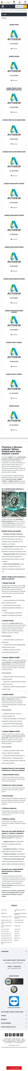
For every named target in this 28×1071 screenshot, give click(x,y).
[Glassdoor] (14, 1034)
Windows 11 (17, 935)
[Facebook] (6, 1034)
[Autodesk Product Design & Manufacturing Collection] (14, 99)
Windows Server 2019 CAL (6, 926)
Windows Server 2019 (6, 920)
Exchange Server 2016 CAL (19, 910)
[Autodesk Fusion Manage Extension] (14, 226)
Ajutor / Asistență (11, 1040)
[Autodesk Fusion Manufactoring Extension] (14, 322)
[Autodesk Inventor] (14, 67)
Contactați (18, 1040)
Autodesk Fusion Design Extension (14, 247)
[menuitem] (25, 2)
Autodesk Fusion (14, 25)
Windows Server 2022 (6, 916)
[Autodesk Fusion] (14, 36)
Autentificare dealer (16, 1038)
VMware (16, 940)
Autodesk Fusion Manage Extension (14, 215)
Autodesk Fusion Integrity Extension (14, 184)
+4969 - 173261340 (14, 966)
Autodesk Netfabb (14, 406)
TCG (14, 1042)
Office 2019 (4, 913)
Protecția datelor (8, 1042)
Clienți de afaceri (7, 1038)
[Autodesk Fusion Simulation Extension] (14, 290)
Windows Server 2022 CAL (6, 923)
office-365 (4, 1040)
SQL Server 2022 (5, 929)
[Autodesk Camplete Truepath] (14, 385)
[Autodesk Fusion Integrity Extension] (14, 194)
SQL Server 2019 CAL (6, 935)
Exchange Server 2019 (6, 938)
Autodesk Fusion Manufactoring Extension (14, 311)
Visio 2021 (16, 931)
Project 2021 (17, 925)
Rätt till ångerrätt (21, 1041)
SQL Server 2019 (5, 931)
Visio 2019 (16, 933)
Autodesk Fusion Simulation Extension (14, 279)
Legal (23, 1038)
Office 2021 (4, 910)
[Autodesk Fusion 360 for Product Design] (14, 163)
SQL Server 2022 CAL (6, 933)
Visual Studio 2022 (18, 920)
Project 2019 (17, 929)
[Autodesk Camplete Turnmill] (14, 353)
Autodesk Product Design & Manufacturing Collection (14, 89)
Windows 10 (17, 938)
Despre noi (23, 1040)
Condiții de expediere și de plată (9, 1041)
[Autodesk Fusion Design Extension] (14, 258)
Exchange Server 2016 (6, 940)
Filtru (5, 14)
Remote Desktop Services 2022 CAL (20, 914)
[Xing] (10, 1034)
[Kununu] (17, 1034)
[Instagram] (21, 1034)
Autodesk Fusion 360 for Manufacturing (14, 120)
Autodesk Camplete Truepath (14, 374)
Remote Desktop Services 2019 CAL (20, 917)
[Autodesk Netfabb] (14, 417)
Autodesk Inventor (14, 56)
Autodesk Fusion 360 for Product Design (14, 152)
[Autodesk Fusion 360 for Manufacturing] (14, 131)
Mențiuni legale (19, 1042)
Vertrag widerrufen (15, 1068)
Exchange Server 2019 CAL (6, 943)
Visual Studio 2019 (18, 922)
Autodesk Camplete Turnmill (14, 342)
